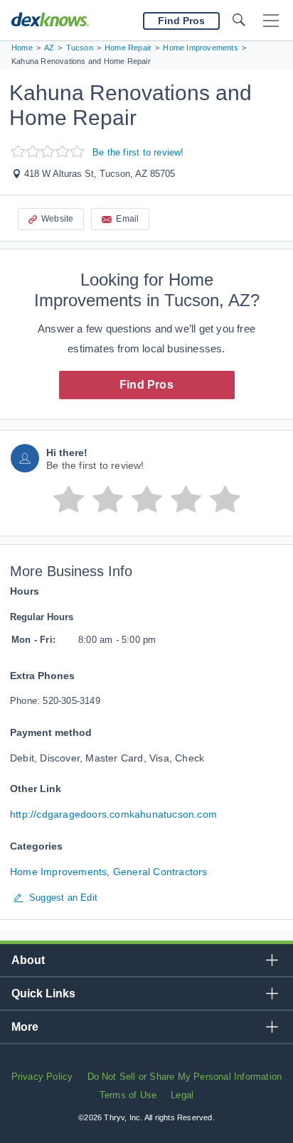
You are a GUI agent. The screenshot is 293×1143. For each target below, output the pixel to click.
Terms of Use (128, 1095)
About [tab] (28, 960)
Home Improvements (58, 871)
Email (127, 219)
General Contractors (160, 871)
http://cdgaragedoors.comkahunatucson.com (113, 814)
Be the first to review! (138, 152)
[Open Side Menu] (271, 21)
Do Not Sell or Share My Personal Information (184, 1076)
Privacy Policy (42, 1076)
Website (57, 219)
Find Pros (146, 385)
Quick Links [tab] (43, 993)
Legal (182, 1095)
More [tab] (24, 1027)
